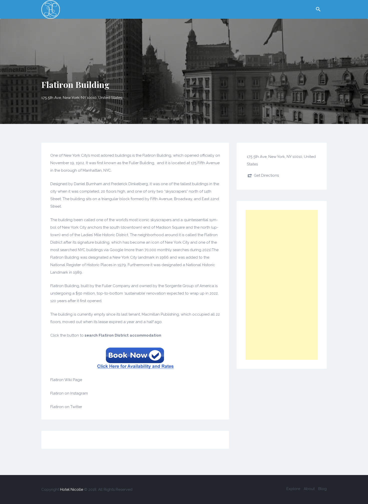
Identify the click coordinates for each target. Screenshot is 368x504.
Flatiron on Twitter (66, 407)
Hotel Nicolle (71, 489)
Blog (322, 489)
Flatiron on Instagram (69, 393)
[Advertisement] (282, 285)
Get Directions (266, 175)
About (309, 489)
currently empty (91, 314)
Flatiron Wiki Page (66, 380)
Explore (293, 489)
